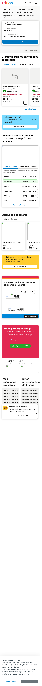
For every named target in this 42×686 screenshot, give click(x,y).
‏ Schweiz (26, 402)
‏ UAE (26, 390)
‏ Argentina (34, 390)
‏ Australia (34, 393)
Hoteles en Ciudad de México (6, 396)
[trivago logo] (7, 2)
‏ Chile (34, 402)
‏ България (34, 396)
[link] (24, 3)
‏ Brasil (26, 399)
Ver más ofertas (30, 109)
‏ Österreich (26, 393)
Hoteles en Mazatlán (6, 393)
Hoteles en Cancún (14, 393)
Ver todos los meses (20, 205)
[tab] (10, 64)
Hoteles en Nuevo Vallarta (14, 399)
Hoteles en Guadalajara (6, 402)
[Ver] (25, 103)
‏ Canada (34, 399)
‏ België (26, 396)
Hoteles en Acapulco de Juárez (6, 390)
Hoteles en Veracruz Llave (6, 399)
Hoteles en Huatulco (14, 396)
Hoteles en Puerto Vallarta (14, 390)
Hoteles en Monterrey (14, 402)
